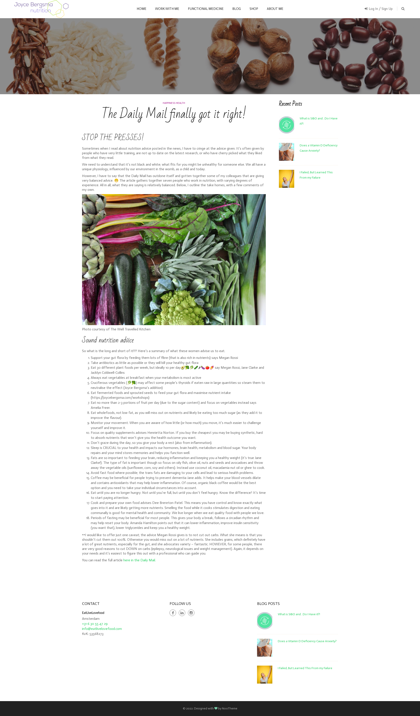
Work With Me (167, 9)
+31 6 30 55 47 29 (95, 624)
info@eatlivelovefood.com (102, 629)
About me (275, 9)
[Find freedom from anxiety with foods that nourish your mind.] (41, 9)
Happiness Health (174, 103)
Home (141, 9)
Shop (254, 9)
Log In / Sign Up (381, 9)
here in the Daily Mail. (139, 560)
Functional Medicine (206, 9)
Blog (236, 9)
